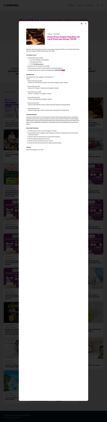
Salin (63, 70)
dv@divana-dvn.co (38, 64)
